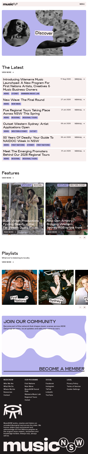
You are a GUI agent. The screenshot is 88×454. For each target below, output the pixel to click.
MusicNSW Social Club (32, 390)
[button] (84, 237)
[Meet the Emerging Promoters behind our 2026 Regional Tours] (30, 153)
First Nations (30, 383)
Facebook (50, 383)
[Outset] (33, 131)
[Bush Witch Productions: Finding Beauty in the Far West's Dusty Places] (23, 209)
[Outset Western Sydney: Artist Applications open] (30, 125)
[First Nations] (43, 145)
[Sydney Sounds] (56, 287)
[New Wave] (16, 104)
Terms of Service (74, 386)
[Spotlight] (26, 185)
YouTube (49, 395)
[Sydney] (15, 93)
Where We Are (9, 389)
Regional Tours (31, 397)
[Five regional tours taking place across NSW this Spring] (30, 112)
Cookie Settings (73, 389)
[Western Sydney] (19, 131)
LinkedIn (49, 392)
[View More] (8, 72)
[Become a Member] (61, 368)
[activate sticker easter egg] (13, 411)
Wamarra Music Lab (33, 394)
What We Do (9, 386)
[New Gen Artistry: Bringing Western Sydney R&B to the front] (66, 209)
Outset (27, 400)
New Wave (29, 386)
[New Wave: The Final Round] (30, 100)
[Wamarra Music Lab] (30, 93)
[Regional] (16, 117)
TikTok (48, 389)
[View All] (80, 79)
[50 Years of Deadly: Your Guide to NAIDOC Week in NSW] (30, 139)
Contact (7, 395)
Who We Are (8, 383)
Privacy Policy (72, 383)
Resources (8, 392)
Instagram (50, 386)
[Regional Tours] (30, 117)
